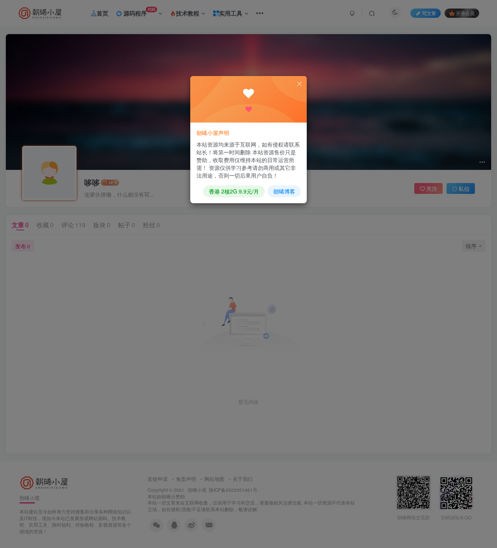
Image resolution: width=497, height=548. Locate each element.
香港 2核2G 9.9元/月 (234, 191)
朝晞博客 (284, 191)
